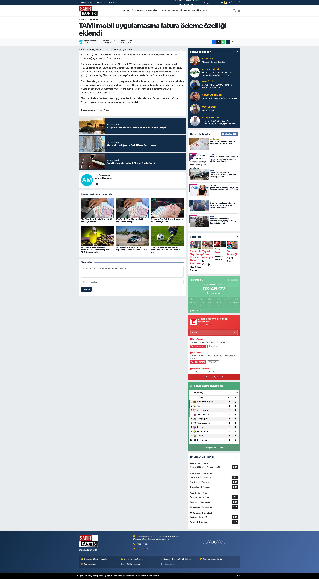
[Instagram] (209, 542)
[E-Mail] (97, 184)
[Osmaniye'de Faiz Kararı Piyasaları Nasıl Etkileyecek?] (167, 208)
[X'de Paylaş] (218, 42)
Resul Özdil (208, 82)
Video (101, 2)
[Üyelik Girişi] (238, 2)
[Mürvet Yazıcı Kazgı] (195, 97)
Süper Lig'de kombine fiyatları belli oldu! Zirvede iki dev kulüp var (165, 249)
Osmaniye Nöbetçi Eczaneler (96, 559)
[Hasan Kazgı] (195, 60)
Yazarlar (114, 2)
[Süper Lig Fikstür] (237, 457)
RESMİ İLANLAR (199, 11)
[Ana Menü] (239, 10)
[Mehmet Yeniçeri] (195, 72)
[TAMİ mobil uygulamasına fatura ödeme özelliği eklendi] (132, 49)
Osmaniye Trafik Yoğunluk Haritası (177, 559)
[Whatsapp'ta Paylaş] (223, 42)
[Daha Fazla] (228, 42)
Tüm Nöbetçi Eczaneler (215, 377)
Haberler (83, 19)
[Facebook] (205, 542)
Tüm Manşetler (90, 564)
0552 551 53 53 (143, 544)
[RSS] (223, 542)
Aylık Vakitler (196, 311)
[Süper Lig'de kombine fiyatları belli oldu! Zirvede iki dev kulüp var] (167, 236)
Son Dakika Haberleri (131, 564)
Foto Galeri (87, 2)
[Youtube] (214, 542)
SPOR (187, 11)
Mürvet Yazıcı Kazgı (212, 95)
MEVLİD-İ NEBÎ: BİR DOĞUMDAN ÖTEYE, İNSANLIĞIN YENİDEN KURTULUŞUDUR (216, 74)
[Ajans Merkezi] (87, 180)
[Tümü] (237, 52)
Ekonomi (94, 19)
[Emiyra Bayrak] (195, 109)
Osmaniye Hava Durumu (133, 559)
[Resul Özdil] (195, 85)
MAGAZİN (165, 11)
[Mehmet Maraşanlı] (195, 121)
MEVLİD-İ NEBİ (208, 111)
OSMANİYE (152, 11)
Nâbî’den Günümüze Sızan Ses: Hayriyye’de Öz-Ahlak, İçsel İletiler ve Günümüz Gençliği (219, 122)
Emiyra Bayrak (209, 107)
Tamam (238, 575)
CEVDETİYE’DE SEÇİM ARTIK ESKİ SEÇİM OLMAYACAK (217, 86)
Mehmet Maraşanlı (211, 118)
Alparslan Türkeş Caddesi (213, 62)
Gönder (86, 289)
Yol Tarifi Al (214, 346)
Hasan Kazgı (208, 59)
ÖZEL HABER (138, 11)
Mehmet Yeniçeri (210, 69)
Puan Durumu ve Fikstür (212, 559)
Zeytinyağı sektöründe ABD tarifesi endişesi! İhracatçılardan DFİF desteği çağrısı (96, 249)
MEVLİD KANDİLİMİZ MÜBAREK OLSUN (219, 98)
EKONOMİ (177, 11)
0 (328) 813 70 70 (199, 362)
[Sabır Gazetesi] (88, 11)
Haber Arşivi (169, 564)
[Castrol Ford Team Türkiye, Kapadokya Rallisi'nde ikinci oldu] (132, 236)
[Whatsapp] (218, 542)
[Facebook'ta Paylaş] (214, 42)
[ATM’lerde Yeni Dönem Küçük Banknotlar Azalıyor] (132, 208)
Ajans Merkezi (103, 178)
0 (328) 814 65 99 (199, 346)
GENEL (126, 11)
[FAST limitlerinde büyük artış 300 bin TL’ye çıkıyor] (97, 208)
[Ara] (234, 10)
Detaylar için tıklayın (214, 448)
